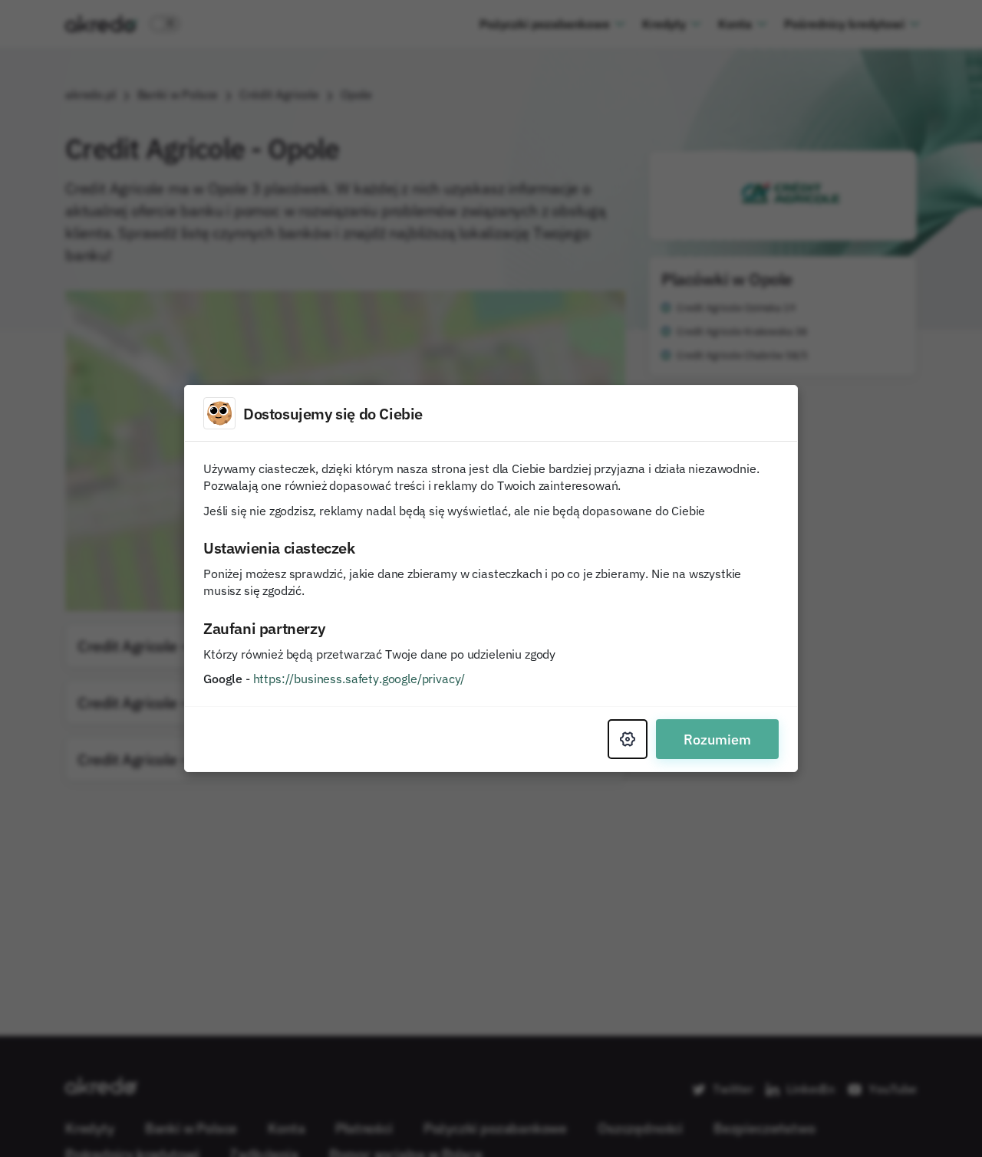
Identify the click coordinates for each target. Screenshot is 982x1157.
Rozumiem (717, 739)
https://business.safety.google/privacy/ (359, 678)
